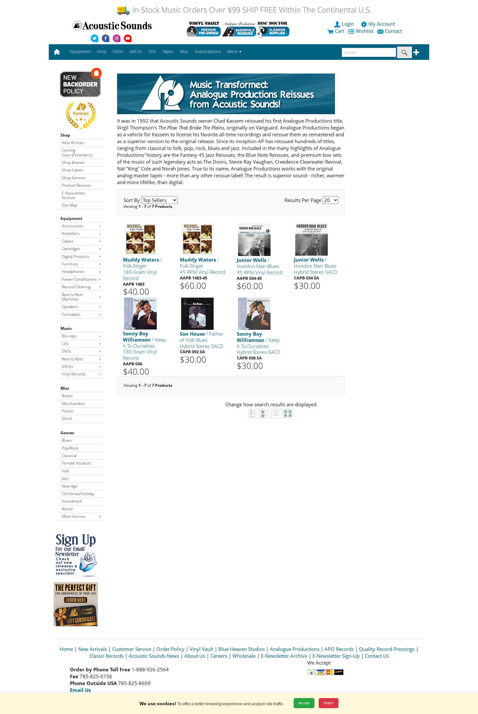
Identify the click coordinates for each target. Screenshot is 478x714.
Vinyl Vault (201, 649)
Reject (329, 703)
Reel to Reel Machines (72, 297)
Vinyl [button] (101, 51)
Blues (67, 440)
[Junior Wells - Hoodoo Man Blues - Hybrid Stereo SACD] (311, 239)
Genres (67, 433)
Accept (304, 703)
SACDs (67, 366)
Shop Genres (73, 178)
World (67, 509)
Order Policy (170, 649)
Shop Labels (72, 170)
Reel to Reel (72, 359)
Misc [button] (184, 51)
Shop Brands (73, 162)
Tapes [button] (168, 51)
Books (67, 395)
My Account (381, 23)
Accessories (72, 226)
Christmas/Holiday (78, 493)
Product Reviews (76, 185)
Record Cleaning (76, 287)
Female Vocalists (76, 463)
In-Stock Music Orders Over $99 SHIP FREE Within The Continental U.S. (250, 10)
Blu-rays (69, 336)
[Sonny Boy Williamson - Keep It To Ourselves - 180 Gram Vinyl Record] (140, 313)
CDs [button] (152, 51)
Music (66, 328)
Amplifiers (71, 233)
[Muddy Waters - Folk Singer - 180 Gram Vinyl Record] (140, 239)
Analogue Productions (294, 649)
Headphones (73, 271)
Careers (218, 656)
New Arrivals (73, 142)
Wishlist (364, 31)
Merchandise (73, 403)
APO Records (339, 649)
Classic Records (106, 656)
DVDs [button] (118, 51)
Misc (64, 388)
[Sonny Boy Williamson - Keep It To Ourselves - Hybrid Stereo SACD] (254, 313)
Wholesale (244, 656)
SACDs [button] (136, 51)
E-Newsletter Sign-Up (336, 656)
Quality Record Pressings (387, 649)
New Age (69, 486)
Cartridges (71, 248)
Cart (339, 31)
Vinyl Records (74, 374)
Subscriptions (208, 51)
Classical (69, 455)
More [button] (232, 51)
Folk (65, 471)
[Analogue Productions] (239, 29)
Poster (67, 411)
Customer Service (131, 649)
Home (66, 649)
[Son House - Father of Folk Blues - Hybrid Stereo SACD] (197, 313)
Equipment (71, 218)
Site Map (69, 205)
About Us (194, 656)
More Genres (74, 516)
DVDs (66, 351)
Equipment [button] (80, 51)
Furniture (70, 264)
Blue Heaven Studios (242, 649)
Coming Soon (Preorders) (77, 152)
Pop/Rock (70, 448)
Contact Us (377, 656)
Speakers (70, 306)
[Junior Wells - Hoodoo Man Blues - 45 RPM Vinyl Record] (254, 239)
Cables (67, 241)
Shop (65, 135)
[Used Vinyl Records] (204, 29)
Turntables (71, 314)
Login (347, 23)
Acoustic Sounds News (154, 656)
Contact (393, 31)
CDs (65, 343)
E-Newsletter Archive (73, 195)
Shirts (67, 418)
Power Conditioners (79, 279)
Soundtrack (72, 501)
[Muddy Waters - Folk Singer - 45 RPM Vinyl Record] (197, 239)
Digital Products (75, 256)
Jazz (65, 478)
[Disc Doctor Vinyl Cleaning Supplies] (275, 29)
